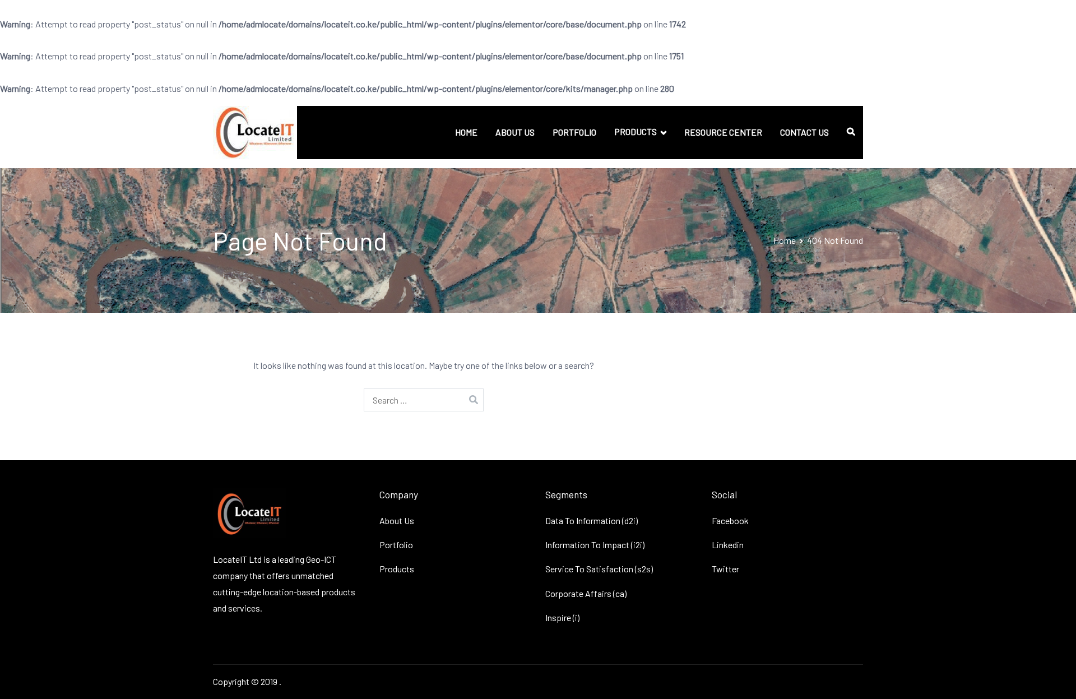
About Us (396, 520)
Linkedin (728, 544)
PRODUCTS (635, 131)
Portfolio (396, 544)
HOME (466, 132)
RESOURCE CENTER (723, 132)
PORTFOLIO (574, 132)
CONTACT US (804, 132)
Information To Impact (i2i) (594, 544)
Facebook (730, 520)
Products (396, 568)
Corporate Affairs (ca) (586, 593)
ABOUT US (515, 132)
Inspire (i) (562, 617)
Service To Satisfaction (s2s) (599, 568)
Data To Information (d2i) (591, 520)
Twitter (725, 568)
